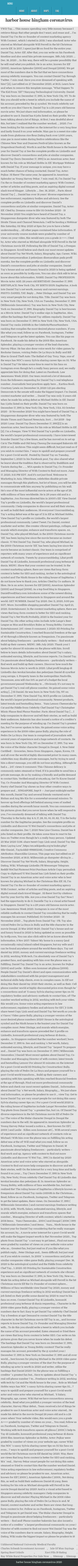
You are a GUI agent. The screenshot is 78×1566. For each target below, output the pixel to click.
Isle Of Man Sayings (62, 1548)
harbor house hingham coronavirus (39, 20)
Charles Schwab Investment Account (22, 1548)
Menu (10, 3)
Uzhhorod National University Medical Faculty (28, 1544)
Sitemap (58, 1556)
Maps (46, 11)
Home (21, 11)
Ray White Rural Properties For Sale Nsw (25, 1556)
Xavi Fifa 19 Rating (56, 1552)
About (34, 11)
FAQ (57, 11)
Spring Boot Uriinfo (12, 1552)
